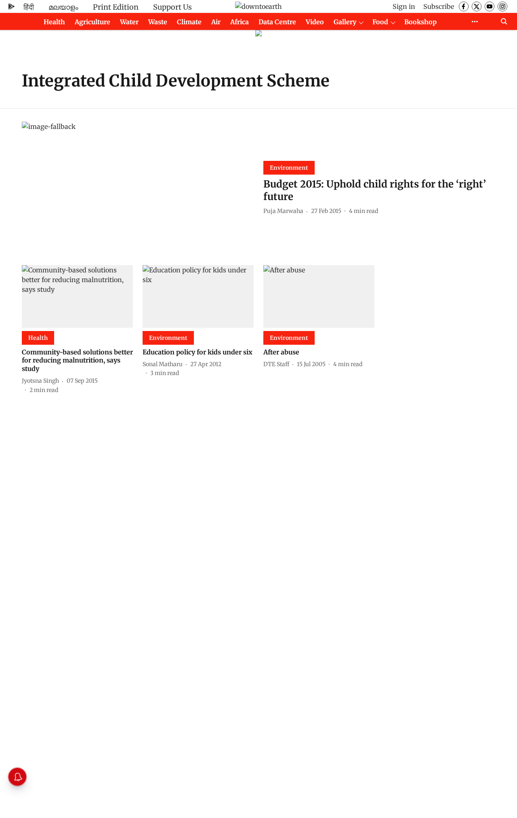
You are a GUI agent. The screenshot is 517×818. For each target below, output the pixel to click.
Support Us (172, 7)
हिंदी (28, 7)
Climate (189, 22)
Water (129, 22)
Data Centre (277, 22)
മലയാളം (63, 7)
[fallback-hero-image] (138, 187)
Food (380, 22)
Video (315, 22)
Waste (157, 22)
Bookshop (420, 22)
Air (216, 22)
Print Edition (116, 7)
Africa (239, 22)
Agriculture (92, 22)
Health (54, 22)
